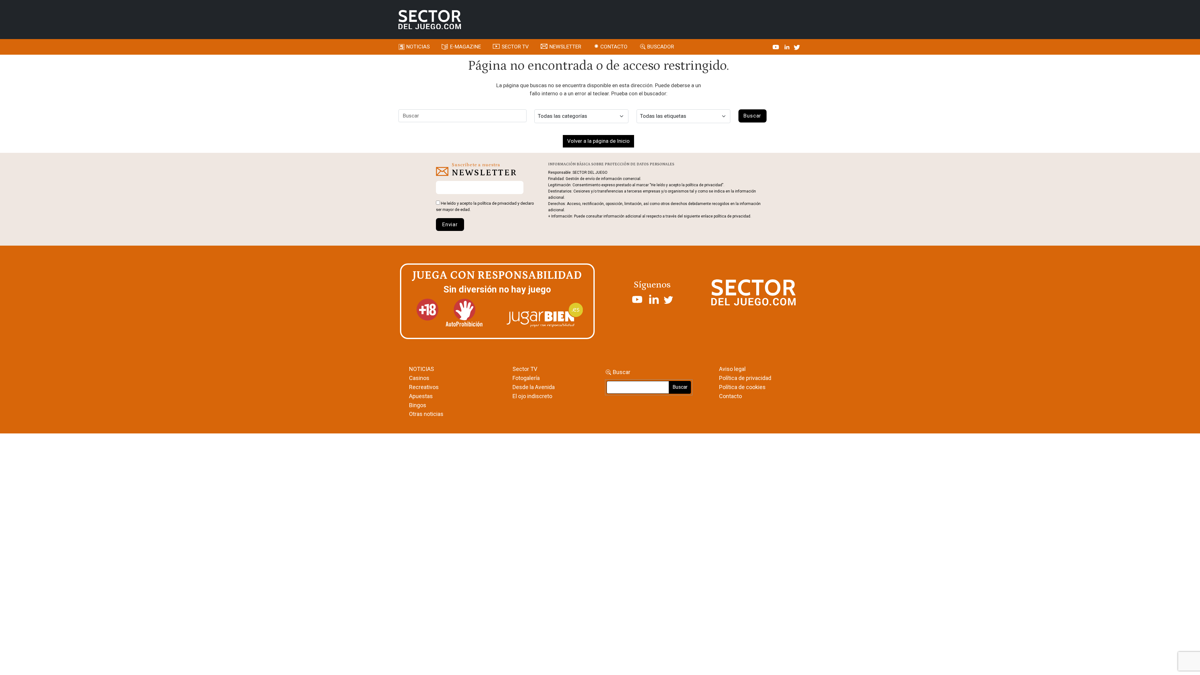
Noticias (418, 46)
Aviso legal (732, 369)
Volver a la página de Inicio (598, 141)
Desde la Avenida (533, 387)
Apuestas (421, 396)
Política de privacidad (745, 378)
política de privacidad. (732, 216)
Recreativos (424, 387)
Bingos (417, 405)
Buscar (621, 372)
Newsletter (565, 46)
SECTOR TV (515, 46)
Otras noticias (426, 414)
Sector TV (524, 369)
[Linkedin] (787, 46)
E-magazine (465, 46)
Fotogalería (526, 378)
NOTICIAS (421, 369)
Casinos (419, 378)
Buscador (660, 46)
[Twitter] (797, 46)
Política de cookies (742, 387)
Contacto (614, 46)
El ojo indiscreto (532, 396)
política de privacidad (497, 203)
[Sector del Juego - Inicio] (429, 19)
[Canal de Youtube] (776, 46)
